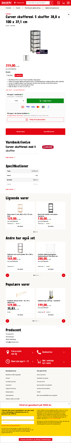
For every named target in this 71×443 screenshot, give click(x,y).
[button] (35, 231)
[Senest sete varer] (69, 14)
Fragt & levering (11, 388)
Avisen (8, 378)
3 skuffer (9, 75)
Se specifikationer (19, 90)
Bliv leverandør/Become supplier (47, 395)
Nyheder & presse (42, 378)
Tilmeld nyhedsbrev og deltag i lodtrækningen (35, 439)
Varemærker (10, 395)
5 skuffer (18, 75)
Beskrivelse (21, 131)
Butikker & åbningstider (13, 375)
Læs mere (9, 90)
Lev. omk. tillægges (11, 68)
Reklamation (10, 392)
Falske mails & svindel (12, 399)
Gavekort (8, 385)
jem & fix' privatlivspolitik (54, 418)
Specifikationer (49, 131)
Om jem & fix (41, 381)
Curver (8, 14)
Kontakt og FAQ (11, 381)
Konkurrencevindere (43, 388)
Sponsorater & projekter (44, 385)
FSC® (38, 392)
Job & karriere (41, 375)
